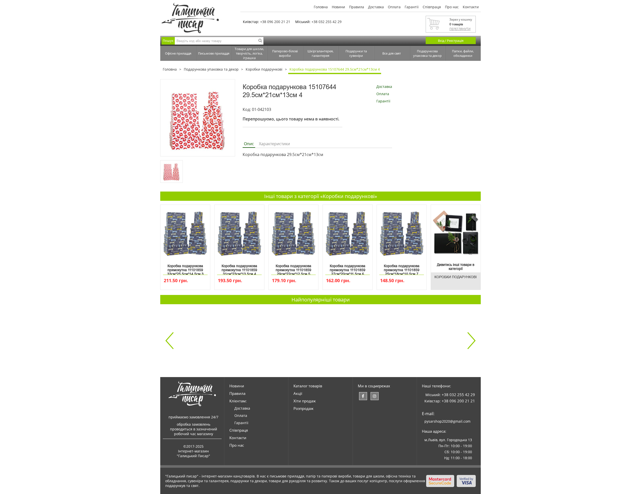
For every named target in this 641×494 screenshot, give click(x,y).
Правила (356, 7)
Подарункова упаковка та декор (427, 53)
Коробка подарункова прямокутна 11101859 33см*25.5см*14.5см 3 (185, 269)
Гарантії (412, 7)
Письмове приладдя (213, 53)
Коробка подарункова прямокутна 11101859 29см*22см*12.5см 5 (293, 269)
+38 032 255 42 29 (326, 21)
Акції (297, 393)
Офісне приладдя (178, 53)
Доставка (376, 7)
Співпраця (432, 7)
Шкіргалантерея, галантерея (320, 53)
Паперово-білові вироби (285, 53)
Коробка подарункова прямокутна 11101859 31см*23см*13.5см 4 (239, 269)
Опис (249, 143)
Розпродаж (303, 408)
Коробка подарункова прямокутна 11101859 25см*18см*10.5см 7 (401, 269)
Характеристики (274, 143)
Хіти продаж (304, 400)
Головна (321, 7)
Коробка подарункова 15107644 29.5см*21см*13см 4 (334, 69)
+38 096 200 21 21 (275, 21)
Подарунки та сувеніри (356, 53)
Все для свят (391, 53)
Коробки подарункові (264, 69)
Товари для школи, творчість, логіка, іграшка (249, 53)
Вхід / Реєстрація (450, 40)
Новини (338, 7)
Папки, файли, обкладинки (463, 53)
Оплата (394, 7)
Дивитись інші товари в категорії (455, 267)
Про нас (452, 7)
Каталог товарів (307, 385)
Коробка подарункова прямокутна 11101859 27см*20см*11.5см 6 (347, 269)
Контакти (471, 7)
